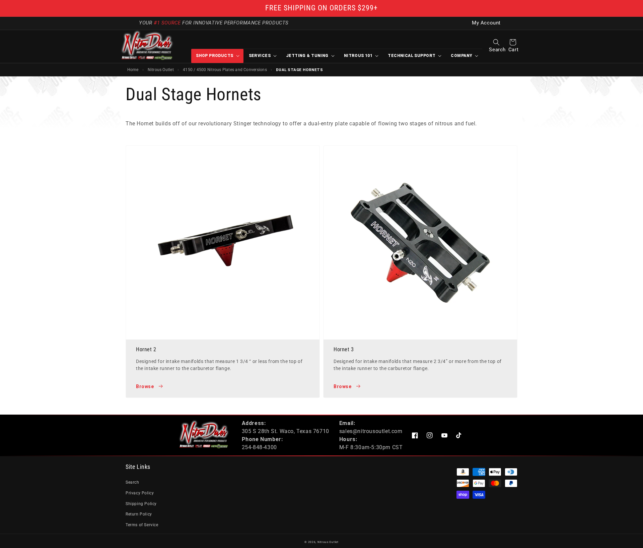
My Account (486, 22)
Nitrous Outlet (161, 69)
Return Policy (139, 514)
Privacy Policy (140, 493)
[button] (496, 42)
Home (133, 69)
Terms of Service (142, 525)
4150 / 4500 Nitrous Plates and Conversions (225, 69)
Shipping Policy (141, 503)
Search (132, 482)
